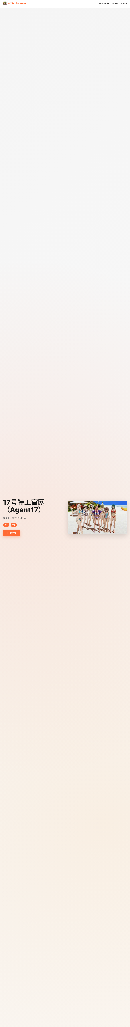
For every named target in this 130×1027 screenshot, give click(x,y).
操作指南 (115, 3)
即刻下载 (124, 3)
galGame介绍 (104, 3)
